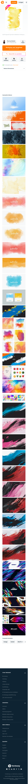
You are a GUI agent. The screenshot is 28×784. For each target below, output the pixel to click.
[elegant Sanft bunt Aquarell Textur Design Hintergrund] (13, 176)
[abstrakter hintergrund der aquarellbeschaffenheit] (13, 116)
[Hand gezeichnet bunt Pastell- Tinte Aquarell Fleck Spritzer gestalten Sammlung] (5, 677)
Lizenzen (4, 773)
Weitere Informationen (9, 68)
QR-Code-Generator (7, 764)
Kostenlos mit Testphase (14, 48)
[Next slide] (22, 708)
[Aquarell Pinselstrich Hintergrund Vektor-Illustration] (13, 305)
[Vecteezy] (2, 2)
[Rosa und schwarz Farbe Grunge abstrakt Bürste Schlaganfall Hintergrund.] (13, 484)
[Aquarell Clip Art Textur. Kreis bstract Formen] (9, 430)
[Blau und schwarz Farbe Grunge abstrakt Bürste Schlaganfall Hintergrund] (13, 468)
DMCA (3, 775)
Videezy (4, 748)
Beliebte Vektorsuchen (8, 781)
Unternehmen (5, 751)
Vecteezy (4, 745)
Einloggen (21, 2)
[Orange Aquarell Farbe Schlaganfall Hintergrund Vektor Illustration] (13, 226)
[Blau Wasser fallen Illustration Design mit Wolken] (13, 104)
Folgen (22, 42)
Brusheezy (5, 743)
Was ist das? (15, 65)
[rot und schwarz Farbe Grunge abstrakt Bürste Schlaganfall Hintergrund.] (13, 531)
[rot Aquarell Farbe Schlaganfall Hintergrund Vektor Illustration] (13, 210)
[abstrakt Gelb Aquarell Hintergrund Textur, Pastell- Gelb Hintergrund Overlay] (8, 332)
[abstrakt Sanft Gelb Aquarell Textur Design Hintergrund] (13, 194)
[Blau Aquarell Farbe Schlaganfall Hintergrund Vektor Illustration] (13, 290)
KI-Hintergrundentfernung (9, 761)
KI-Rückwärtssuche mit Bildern (10, 759)
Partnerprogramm (6, 778)
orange (5, 708)
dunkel (12, 708)
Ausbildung (5, 753)
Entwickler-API (6, 756)
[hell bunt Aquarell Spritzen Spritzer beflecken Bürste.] (13, 160)
